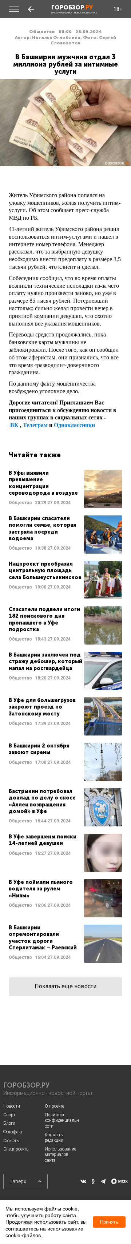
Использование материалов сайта (60, 1155)
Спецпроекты (16, 1149)
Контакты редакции (54, 1137)
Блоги (9, 1123)
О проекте (54, 1106)
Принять (109, 1222)
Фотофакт (13, 1132)
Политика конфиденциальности (62, 1120)
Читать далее (65, 489)
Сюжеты (11, 1140)
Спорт (9, 1114)
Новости (11, 1106)
